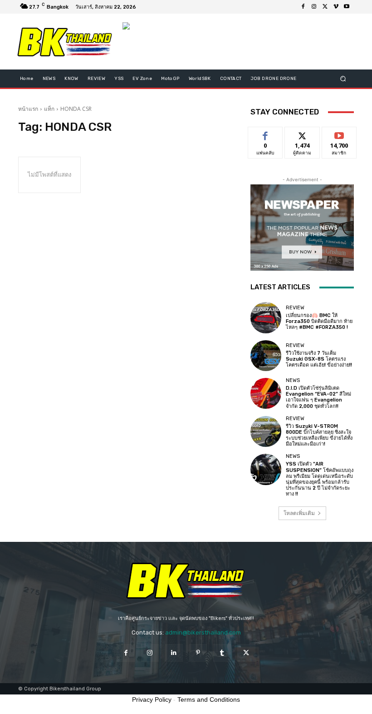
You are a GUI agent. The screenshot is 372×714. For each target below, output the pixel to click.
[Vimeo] (335, 6)
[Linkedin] (174, 653)
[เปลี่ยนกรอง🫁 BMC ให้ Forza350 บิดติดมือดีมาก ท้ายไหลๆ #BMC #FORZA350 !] (265, 317)
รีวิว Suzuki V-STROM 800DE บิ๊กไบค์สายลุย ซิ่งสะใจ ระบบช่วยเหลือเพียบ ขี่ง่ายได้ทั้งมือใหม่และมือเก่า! (319, 435)
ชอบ (265, 133)
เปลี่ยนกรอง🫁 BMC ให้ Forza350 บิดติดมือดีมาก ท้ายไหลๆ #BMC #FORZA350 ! (319, 321)
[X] (324, 6)
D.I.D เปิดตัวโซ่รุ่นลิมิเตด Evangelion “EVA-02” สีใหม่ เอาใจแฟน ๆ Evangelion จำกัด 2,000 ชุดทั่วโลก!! (318, 397)
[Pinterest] (198, 653)
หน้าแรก (28, 109)
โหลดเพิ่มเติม (299, 513)
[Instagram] (313, 6)
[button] (343, 79)
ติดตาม (302, 133)
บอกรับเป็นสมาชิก (339, 137)
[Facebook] (303, 6)
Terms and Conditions (208, 699)
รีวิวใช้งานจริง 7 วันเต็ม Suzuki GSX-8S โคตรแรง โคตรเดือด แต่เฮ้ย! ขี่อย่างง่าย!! (319, 359)
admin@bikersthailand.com (203, 632)
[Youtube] (346, 6)
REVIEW (295, 307)
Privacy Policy (151, 699)
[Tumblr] (222, 653)
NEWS (293, 380)
